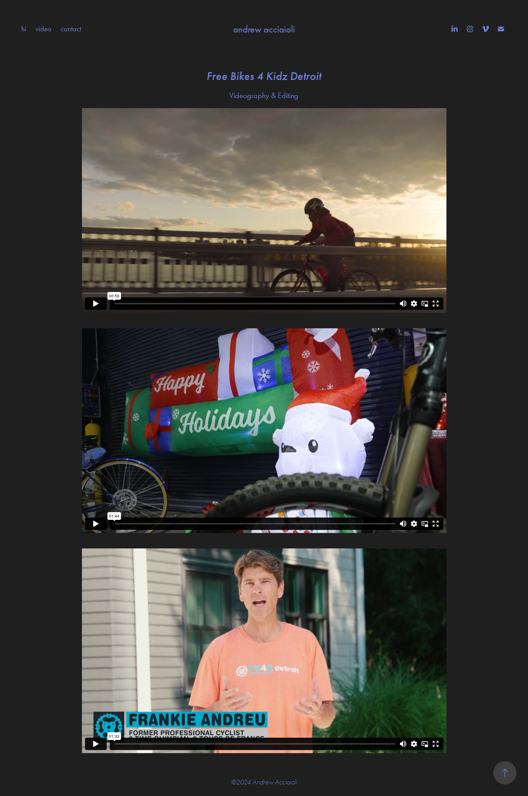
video (43, 28)
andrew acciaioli (264, 29)
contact (71, 28)
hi (23, 28)
